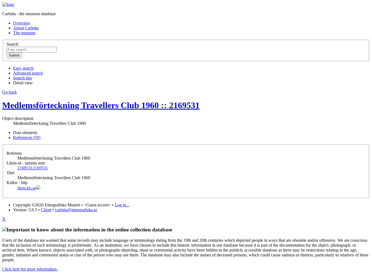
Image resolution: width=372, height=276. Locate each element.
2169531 (32, 168)
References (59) (26, 137)
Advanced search (28, 73)
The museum (24, 32)
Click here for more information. (30, 269)
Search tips (22, 78)
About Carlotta (26, 28)
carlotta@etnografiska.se (76, 209)
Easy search (23, 68)
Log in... (122, 205)
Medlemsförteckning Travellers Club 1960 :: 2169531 (101, 105)
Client (46, 209)
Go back (9, 92)
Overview (21, 23)
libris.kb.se (26, 188)
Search (12, 44)
